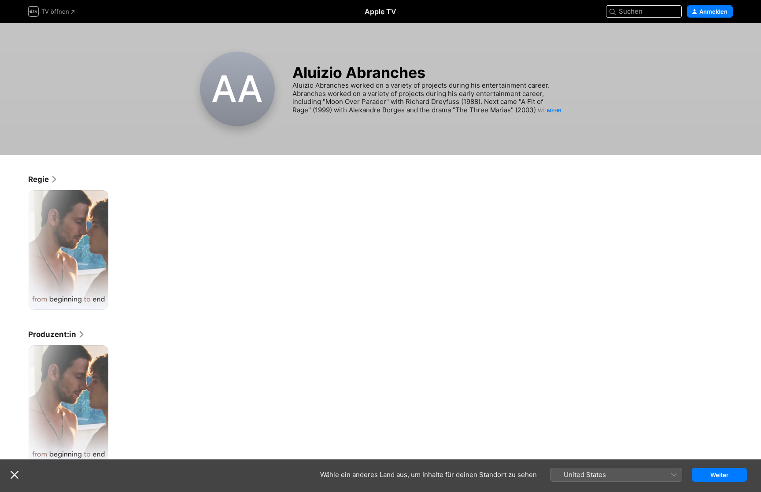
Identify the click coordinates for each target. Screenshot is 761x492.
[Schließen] (14, 475)
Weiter (719, 474)
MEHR (554, 110)
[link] (43, 179)
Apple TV (380, 11)
